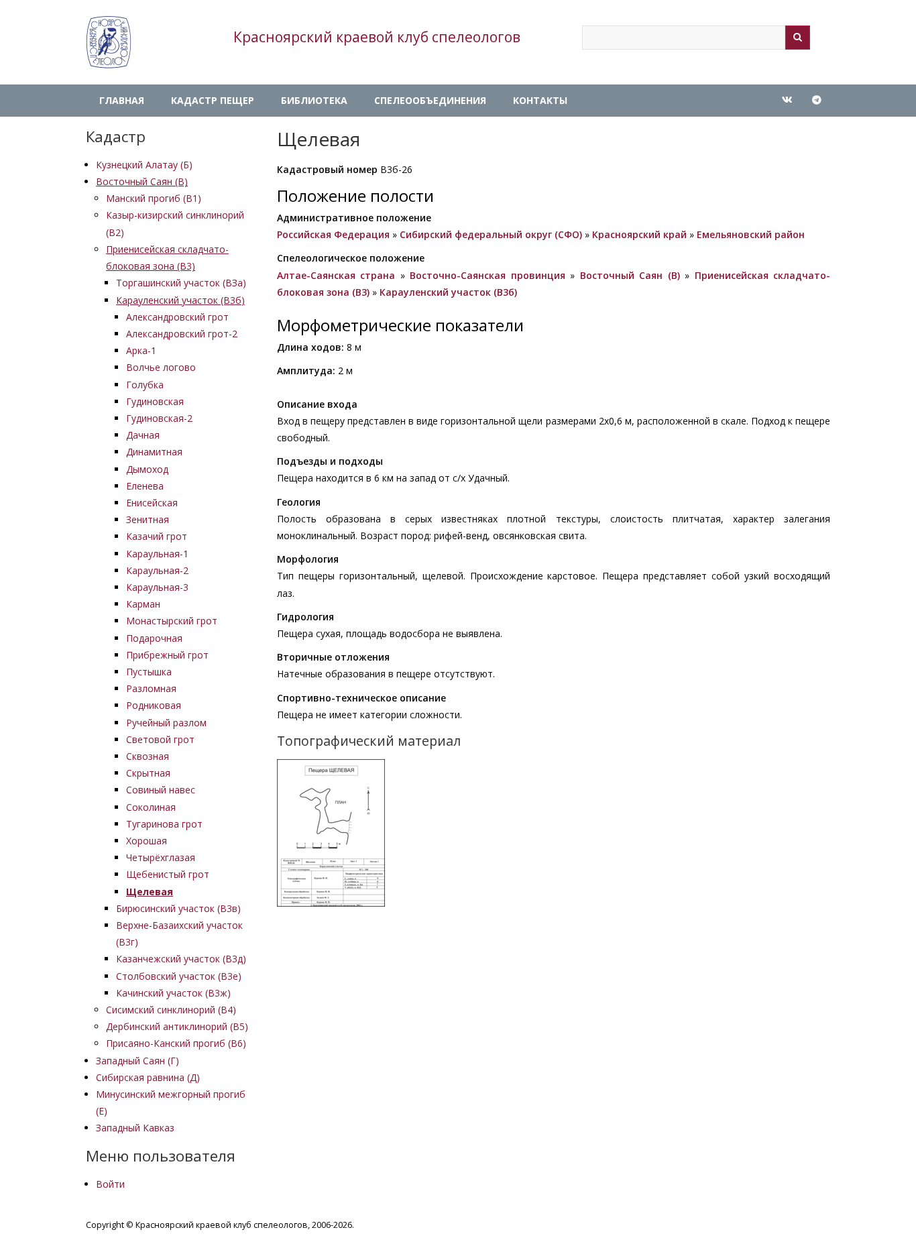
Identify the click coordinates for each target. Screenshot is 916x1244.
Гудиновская (155, 401)
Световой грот (160, 739)
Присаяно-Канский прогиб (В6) (176, 1043)
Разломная (151, 688)
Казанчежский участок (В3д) (181, 958)
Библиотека (314, 100)
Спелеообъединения (430, 100)
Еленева (145, 485)
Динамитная (154, 451)
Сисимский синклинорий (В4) (171, 1009)
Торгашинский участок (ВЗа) (181, 282)
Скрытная (148, 773)
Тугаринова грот (164, 823)
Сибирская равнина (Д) (148, 1077)
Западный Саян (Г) (137, 1060)
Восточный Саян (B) (142, 181)
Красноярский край (639, 234)
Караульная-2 (157, 570)
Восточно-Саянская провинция (487, 275)
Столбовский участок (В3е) (178, 976)
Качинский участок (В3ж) (173, 992)
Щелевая (149, 891)
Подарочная (154, 638)
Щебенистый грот (167, 874)
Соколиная (151, 807)
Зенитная (147, 519)
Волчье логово (161, 367)
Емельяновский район (751, 234)
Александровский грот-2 (181, 333)
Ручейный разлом (166, 722)
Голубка (145, 384)
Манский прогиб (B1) (153, 198)
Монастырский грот (171, 620)
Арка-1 (141, 350)
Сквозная (147, 756)
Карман (143, 604)
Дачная (143, 435)
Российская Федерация (333, 234)
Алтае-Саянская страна (336, 275)
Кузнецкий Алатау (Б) (144, 164)
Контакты (540, 100)
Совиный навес (160, 789)
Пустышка (149, 671)
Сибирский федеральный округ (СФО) (491, 234)
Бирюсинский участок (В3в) (178, 908)
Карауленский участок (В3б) (180, 300)
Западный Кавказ (135, 1127)
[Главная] (108, 42)
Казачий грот (156, 536)
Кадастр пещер (212, 100)
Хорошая (146, 840)
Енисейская (152, 502)
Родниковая (153, 705)
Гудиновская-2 (159, 418)
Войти (110, 1184)
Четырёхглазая (160, 857)
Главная (121, 100)
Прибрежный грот (167, 654)
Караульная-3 (157, 587)
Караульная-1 (157, 553)
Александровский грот (177, 316)
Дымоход (147, 469)
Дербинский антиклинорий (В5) (177, 1026)
